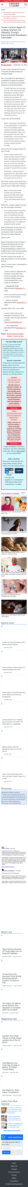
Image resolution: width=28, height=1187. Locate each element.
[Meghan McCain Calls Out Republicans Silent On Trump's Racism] (14, 737)
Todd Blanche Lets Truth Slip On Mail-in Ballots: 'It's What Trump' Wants (10, 1066)
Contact (14, 1169)
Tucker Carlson (18, 336)
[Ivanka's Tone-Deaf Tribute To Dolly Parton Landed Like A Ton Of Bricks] (12, 1027)
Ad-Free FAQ (21, 451)
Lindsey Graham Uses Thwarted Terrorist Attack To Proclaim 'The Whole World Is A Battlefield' (12, 722)
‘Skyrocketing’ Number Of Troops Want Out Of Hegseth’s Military (12, 951)
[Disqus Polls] (14, 825)
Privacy (14, 1175)
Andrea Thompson (7, 985)
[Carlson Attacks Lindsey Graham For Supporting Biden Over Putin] (14, 658)
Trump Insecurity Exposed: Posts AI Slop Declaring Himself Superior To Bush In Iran (11, 978)
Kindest (9, 475)
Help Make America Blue (12, 1131)
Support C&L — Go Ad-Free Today (14, 1)
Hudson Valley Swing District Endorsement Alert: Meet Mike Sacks (14, 1118)
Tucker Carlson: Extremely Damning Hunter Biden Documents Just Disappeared (13, 695)
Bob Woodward (12, 334)
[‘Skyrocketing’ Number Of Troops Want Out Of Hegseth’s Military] (12, 941)
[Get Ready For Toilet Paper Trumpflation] (12, 1082)
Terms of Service (13, 801)
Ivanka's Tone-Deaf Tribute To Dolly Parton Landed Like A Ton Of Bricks (12, 1039)
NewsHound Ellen (6, 956)
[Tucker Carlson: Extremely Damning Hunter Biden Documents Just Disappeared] (14, 683)
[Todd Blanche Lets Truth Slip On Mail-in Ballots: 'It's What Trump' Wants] (12, 1055)
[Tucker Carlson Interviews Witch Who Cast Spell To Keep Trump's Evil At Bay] (14, 764)
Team (14, 1163)
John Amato (7, 65)
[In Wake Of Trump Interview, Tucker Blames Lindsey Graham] (14, 633)
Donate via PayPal (19, 470)
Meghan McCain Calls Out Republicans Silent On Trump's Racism (12, 749)
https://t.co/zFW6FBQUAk (13, 322)
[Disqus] (14, 864)
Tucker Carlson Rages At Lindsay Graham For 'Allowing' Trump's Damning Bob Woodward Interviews (13, 32)
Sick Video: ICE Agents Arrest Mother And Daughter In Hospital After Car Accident (11, 1006)
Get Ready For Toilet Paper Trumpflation (10, 1091)
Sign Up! (6, 1152)
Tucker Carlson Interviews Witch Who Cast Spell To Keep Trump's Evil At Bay (13, 776)
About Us (14, 1166)
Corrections (14, 1181)
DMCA (14, 1178)
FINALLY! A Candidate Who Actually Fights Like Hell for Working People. (15, 1125)
